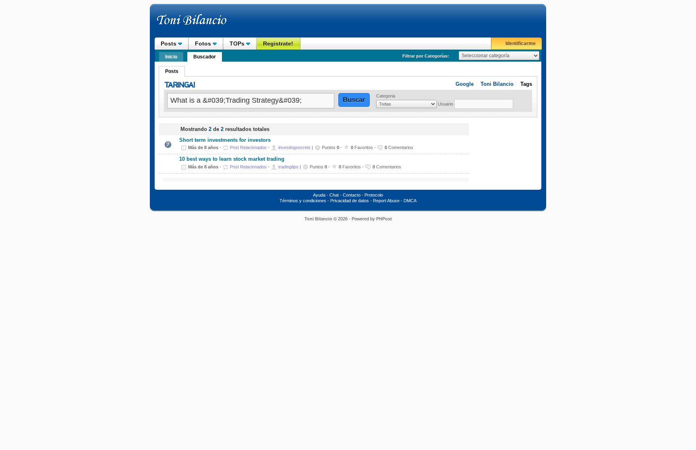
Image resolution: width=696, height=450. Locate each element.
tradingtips (288, 166)
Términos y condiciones (303, 200)
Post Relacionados (248, 147)
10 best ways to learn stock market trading (231, 159)
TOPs (238, 43)
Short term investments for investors (225, 140)
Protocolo (374, 195)
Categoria (385, 95)
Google (465, 84)
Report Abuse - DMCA (394, 200)
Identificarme (520, 43)
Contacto (351, 195)
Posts (169, 43)
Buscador (204, 57)
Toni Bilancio (497, 84)
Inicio (171, 57)
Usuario (445, 104)
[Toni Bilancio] (209, 23)
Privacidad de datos (349, 200)
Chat (334, 195)
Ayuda (319, 195)
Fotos (204, 43)
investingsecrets (294, 147)
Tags (526, 84)
